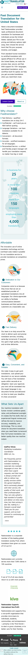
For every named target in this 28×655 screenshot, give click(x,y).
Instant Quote (22, 7)
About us (20, 101)
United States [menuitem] (19, 3)
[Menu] (2, 7)
